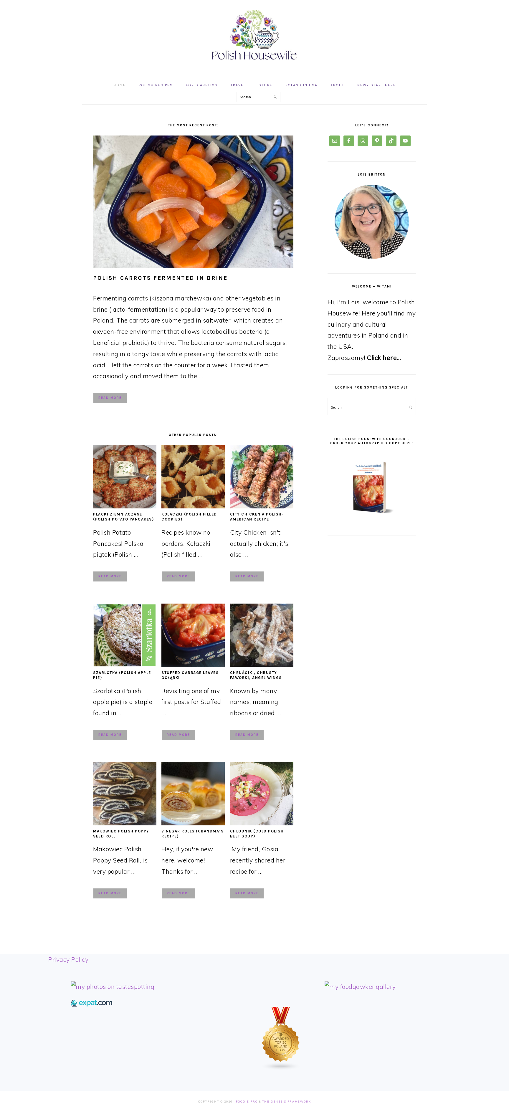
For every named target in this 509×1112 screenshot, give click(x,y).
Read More (110, 398)
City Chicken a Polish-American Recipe (257, 516)
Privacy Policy (68, 959)
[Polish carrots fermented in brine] (193, 202)
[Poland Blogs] (281, 1068)
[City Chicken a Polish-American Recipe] (261, 506)
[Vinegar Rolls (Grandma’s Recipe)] (193, 823)
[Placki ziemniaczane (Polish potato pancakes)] (124, 506)
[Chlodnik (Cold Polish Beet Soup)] (261, 823)
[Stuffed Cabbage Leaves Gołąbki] (193, 664)
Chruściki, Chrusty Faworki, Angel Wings (256, 675)
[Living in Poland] (91, 1004)
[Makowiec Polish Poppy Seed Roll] (124, 823)
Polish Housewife (254, 35)
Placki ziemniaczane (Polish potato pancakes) (123, 516)
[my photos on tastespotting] (112, 986)
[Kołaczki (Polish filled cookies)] (193, 506)
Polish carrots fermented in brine (160, 278)
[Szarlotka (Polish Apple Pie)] (124, 664)
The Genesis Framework (286, 1101)
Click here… (384, 357)
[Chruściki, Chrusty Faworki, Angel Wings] (261, 664)
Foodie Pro (247, 1101)
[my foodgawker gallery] (360, 986)
